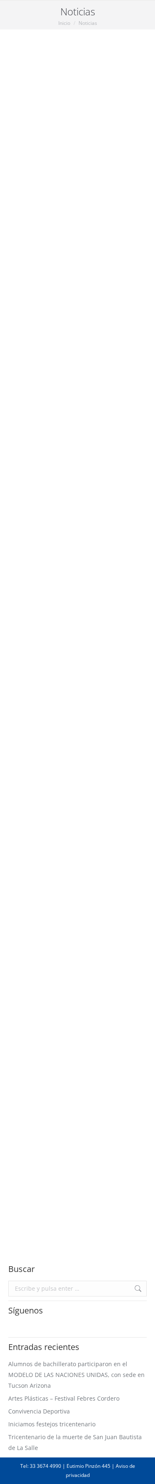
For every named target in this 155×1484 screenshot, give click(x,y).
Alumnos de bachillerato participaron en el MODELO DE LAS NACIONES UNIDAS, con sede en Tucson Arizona (75, 199)
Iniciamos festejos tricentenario (51, 646)
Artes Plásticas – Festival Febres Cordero (66, 369)
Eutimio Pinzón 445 (88, 1465)
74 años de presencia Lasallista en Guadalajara (68, 1017)
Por (56, 234)
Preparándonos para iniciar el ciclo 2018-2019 (73, 1208)
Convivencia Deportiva (61, 507)
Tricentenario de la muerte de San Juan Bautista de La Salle (72, 773)
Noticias (17, 234)
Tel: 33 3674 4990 (40, 1465)
